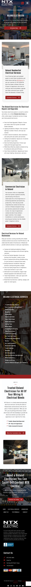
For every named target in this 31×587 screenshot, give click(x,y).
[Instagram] (11, 585)
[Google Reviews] (14, 585)
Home (4, 509)
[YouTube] (23, 585)
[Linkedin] (17, 585)
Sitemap (16, 580)
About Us (6, 512)
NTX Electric (20, 80)
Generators (25, 509)
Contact (25, 512)
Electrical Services (13, 509)
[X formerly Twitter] (20, 585)
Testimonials (15, 512)
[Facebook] (8, 585)
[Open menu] (27, 3)
